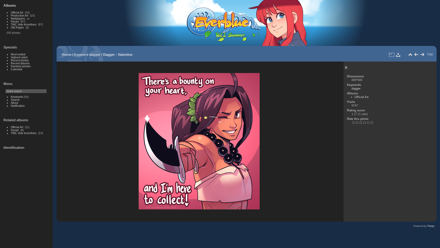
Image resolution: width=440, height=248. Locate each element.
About (14, 102)
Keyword (81, 54)
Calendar (16, 69)
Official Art (17, 12)
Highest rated (19, 57)
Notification (18, 105)
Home (66, 54)
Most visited (18, 54)
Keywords (17, 96)
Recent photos (20, 60)
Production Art (19, 15)
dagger (94, 54)
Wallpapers (18, 18)
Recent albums (20, 63)
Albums (9, 5)
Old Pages (17, 27)
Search (15, 99)
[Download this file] (398, 55)
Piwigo (430, 226)
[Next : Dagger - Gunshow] (422, 55)
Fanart (15, 21)
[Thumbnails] (410, 55)
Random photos (21, 66)
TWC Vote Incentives (23, 24)
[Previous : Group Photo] (416, 55)
